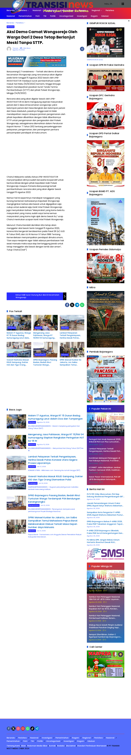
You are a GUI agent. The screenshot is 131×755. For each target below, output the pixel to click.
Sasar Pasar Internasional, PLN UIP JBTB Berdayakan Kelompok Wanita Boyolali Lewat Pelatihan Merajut (104, 478)
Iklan (23, 745)
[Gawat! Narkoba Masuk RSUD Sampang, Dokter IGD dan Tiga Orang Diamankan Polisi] (19, 349)
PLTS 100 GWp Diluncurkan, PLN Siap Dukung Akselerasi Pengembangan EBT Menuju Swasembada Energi (105, 495)
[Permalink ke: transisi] (10, 49)
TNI (32, 741)
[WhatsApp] (82, 305)
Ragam (75, 738)
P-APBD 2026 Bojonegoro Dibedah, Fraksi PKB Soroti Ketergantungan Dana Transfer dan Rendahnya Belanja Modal (105, 531)
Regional (87, 738)
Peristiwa (10, 27)
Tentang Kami (13, 745)
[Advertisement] (36, 155)
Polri (25, 741)
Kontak (52, 745)
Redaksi (60, 745)
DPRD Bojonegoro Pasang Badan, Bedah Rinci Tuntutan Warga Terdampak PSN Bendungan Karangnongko (45, 362)
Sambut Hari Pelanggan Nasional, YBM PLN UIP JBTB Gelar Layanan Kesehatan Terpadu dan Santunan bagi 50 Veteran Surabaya (105, 598)
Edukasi (91, 741)
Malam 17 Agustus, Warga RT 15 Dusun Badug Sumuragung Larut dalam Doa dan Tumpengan (19, 335)
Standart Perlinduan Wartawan (91, 745)
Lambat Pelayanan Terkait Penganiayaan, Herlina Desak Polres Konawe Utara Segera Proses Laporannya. (70, 335)
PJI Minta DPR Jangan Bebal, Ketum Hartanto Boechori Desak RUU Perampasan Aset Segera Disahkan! (103, 541)
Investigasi (13, 355)
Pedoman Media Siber (37, 745)
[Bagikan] (82, 49)
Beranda (11, 738)
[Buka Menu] (122, 3)
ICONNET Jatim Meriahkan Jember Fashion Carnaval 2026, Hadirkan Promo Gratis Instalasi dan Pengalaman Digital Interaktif (105, 468)
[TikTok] (32, 728)
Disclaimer (71, 745)
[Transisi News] (53, 3)
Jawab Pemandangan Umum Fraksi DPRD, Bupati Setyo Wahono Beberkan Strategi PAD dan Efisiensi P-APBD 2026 (105, 504)
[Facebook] (67, 305)
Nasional (38, 328)
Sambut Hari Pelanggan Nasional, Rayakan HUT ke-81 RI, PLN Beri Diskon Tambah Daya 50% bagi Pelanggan (104, 607)
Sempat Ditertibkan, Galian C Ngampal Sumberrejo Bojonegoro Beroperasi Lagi (104, 635)
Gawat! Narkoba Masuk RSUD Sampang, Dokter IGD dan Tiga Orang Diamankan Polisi (18, 362)
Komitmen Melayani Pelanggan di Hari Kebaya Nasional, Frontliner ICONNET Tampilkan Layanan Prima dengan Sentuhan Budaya (105, 459)
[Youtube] (23, 728)
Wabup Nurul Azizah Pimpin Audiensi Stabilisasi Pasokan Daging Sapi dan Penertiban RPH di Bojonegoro (105, 626)
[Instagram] (18, 728)
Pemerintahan (40, 355)
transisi (15, 48)
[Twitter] (72, 305)
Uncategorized (53, 741)
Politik (40, 741)
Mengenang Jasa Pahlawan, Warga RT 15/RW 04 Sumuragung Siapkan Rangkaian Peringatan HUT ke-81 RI (44, 335)
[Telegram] (77, 305)
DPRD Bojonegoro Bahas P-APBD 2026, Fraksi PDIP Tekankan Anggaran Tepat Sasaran (104, 522)
